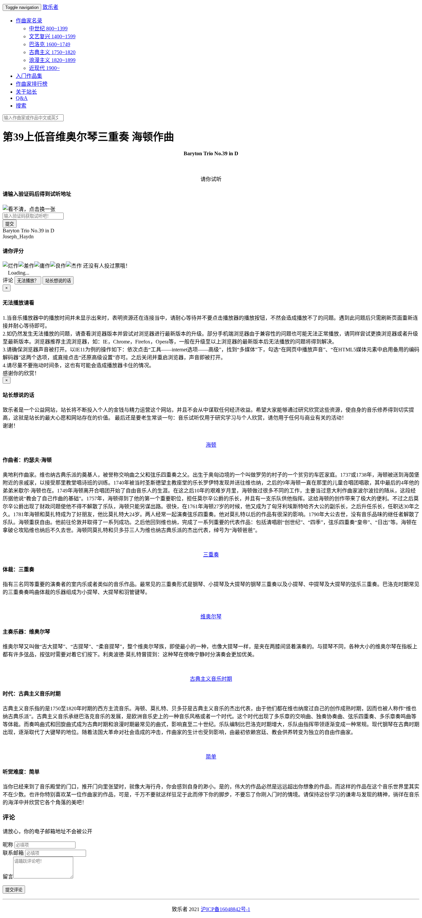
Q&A (22, 98)
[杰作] (74, 265)
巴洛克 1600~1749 (49, 44)
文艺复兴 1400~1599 (52, 36)
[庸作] (42, 265)
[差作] (26, 265)
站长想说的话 (58, 280)
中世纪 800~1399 (48, 28)
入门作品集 (29, 76)
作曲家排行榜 (31, 84)
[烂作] (10, 265)
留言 (8, 876)
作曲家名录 (29, 20)
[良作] (58, 265)
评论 (8, 280)
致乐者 (50, 7)
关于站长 (26, 92)
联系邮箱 (13, 853)
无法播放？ (28, 280)
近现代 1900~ (44, 68)
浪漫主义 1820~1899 (52, 60)
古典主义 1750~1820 (52, 52)
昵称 (8, 844)
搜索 (21, 105)
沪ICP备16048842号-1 (225, 909)
